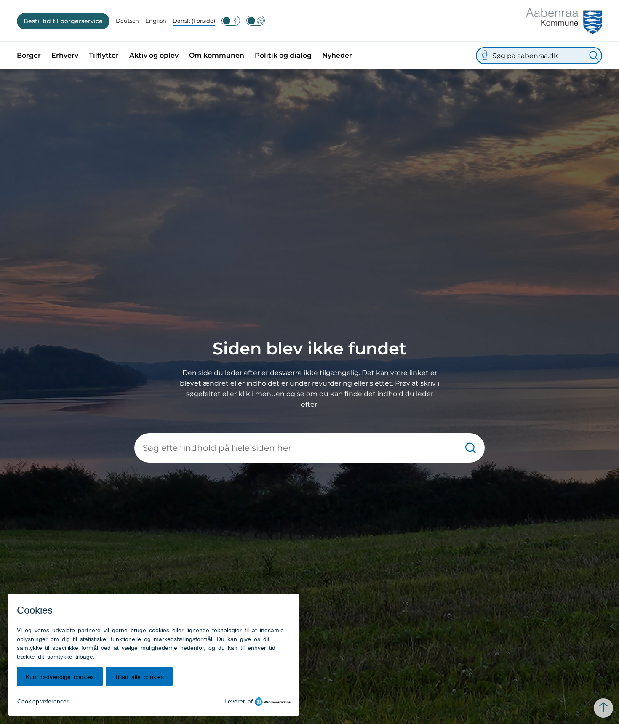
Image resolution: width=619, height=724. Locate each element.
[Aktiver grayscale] (255, 21)
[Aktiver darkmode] (230, 21)
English (155, 20)
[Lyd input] (485, 55)
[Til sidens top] (603, 708)
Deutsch (127, 20)
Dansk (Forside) (194, 20)
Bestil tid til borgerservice (63, 21)
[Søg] (593, 55)
